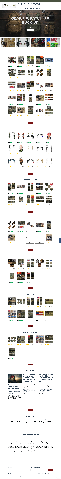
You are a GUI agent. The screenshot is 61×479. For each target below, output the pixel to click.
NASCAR (29, 390)
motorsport (25, 390)
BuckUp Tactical (12, 476)
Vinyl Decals (24, 4)
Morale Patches (22, 3)
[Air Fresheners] (23, 42)
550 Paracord (37, 4)
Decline (39, 242)
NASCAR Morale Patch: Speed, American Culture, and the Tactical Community (30, 377)
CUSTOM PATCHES (31, 3)
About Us (9, 468)
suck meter (48, 390)
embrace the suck (42, 389)
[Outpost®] (8, 42)
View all (30, 173)
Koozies (31, 4)
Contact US (27, 7)
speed (34, 390)
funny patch (47, 389)
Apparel (41, 3)
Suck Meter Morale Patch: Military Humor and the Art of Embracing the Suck (46, 377)
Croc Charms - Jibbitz (36, 7)
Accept (30, 242)
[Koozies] (53, 42)
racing (32, 390)
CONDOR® (21, 7)
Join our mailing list (35, 467)
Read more (10, 404)
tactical (24, 391)
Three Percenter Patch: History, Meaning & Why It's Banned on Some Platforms (14, 388)
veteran (27, 391)
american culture (26, 389)
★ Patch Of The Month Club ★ (34, 8)
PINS (37, 3)
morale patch (32, 389)
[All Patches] (38, 42)
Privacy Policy (23, 239)
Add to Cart (12, 66)
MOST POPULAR (23, 8)
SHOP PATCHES (30, 29)
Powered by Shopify (18, 476)
